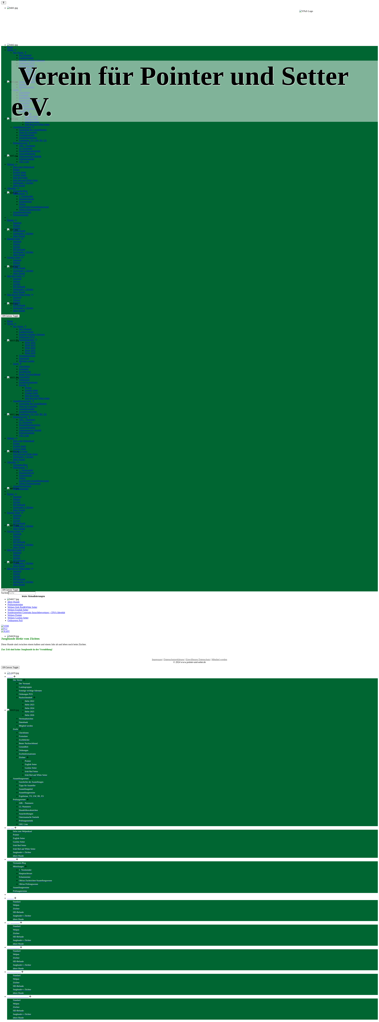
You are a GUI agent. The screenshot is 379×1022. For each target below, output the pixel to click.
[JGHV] (189, 631)
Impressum (157, 659)
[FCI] (189, 628)
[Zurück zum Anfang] (3, 2)
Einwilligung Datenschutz (198, 659)
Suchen (4, 593)
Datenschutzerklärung (174, 659)
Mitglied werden (219, 659)
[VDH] (189, 626)
